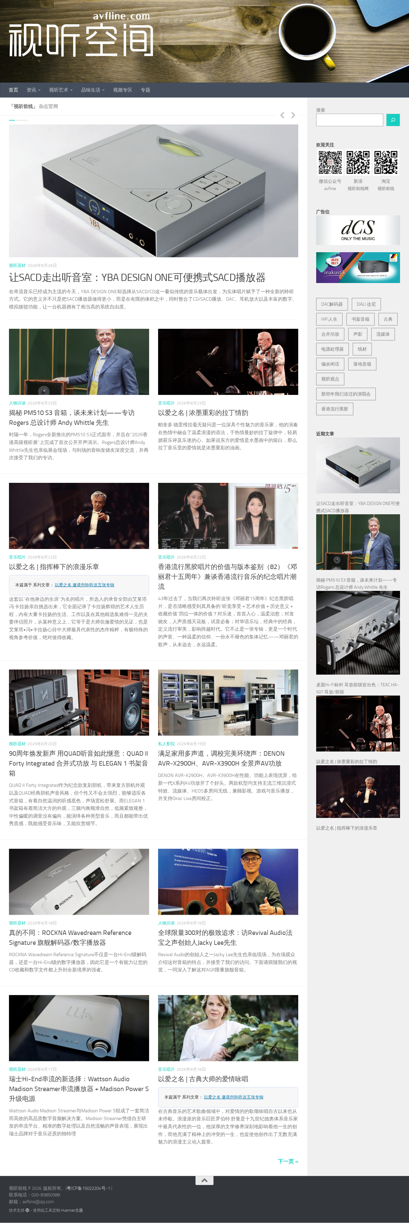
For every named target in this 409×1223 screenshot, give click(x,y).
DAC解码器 (332, 304)
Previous (282, 114)
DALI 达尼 (366, 304)
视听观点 (330, 379)
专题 (145, 90)
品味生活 (90, 90)
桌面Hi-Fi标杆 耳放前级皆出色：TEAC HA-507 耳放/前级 (131, 277)
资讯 (31, 90)
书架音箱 (360, 319)
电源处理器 (332, 349)
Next (293, 114)
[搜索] (393, 120)
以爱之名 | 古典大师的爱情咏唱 (203, 1071)
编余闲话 (330, 364)
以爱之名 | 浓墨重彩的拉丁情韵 (203, 405)
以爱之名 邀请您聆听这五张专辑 (84, 577)
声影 (357, 334)
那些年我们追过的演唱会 (346, 394)
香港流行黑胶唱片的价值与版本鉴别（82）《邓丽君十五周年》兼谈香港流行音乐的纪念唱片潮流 (227, 569)
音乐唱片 (166, 395)
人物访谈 (17, 395)
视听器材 (17, 265)
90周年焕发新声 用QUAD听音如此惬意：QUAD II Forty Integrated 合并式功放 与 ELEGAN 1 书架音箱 (78, 756)
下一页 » (288, 1153)
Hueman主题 (72, 1202)
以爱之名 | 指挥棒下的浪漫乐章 (54, 559)
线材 (362, 349)
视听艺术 (58, 90)
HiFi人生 (329, 319)
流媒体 (383, 334)
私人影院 (166, 736)
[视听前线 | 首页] (81, 34)
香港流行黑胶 (334, 409)
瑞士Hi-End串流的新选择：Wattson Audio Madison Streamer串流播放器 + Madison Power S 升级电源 (79, 1081)
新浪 (358, 185)
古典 (388, 319)
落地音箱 (362, 364)
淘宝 (386, 185)
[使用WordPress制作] (27, 1202)
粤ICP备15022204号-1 (88, 1180)
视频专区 (122, 90)
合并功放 (330, 334)
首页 (13, 90)
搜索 (320, 110)
